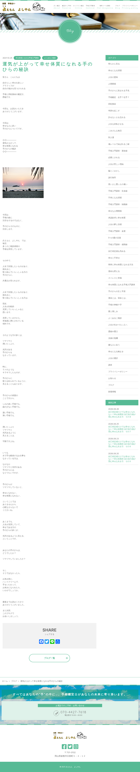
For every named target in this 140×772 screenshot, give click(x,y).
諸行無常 (112, 177)
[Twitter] (46, 641)
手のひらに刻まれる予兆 (118, 90)
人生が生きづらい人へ (117, 325)
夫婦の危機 (113, 338)
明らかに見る (114, 64)
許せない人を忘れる (117, 117)
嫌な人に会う (114, 345)
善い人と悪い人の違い (117, 184)
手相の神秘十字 (115, 304)
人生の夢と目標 (115, 224)
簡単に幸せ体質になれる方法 (120, 264)
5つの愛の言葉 (114, 238)
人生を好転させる (116, 124)
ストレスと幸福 (115, 278)
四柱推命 (112, 104)
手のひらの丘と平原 (117, 291)
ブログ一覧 (49, 658)
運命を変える (114, 271)
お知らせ (112, 378)
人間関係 (112, 84)
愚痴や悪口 (113, 331)
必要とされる (114, 157)
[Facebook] (41, 641)
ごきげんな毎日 (115, 130)
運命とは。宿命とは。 (117, 298)
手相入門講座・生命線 (117, 191)
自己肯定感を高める (117, 251)
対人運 (111, 137)
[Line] (52, 641)
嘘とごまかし (114, 171)
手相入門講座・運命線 (117, 151)
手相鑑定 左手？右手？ (118, 97)
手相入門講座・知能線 (117, 204)
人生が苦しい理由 (116, 164)
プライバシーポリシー (117, 371)
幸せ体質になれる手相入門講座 (27, 58)
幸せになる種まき (116, 351)
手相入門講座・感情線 (117, 244)
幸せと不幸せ (114, 258)
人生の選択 (113, 358)
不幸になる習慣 (115, 197)
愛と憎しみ (113, 311)
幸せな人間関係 (115, 211)
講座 (110, 365)
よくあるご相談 (50, 58)
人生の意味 (113, 77)
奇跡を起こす (114, 110)
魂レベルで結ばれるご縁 (118, 144)
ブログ (111, 385)
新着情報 (112, 391)
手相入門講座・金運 (117, 231)
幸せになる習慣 (115, 70)
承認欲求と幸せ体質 (117, 217)
